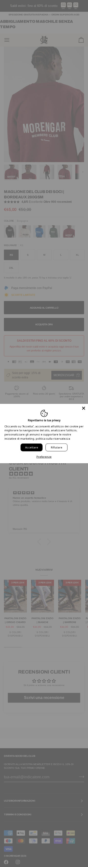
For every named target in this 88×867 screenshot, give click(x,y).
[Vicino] (83, 408)
